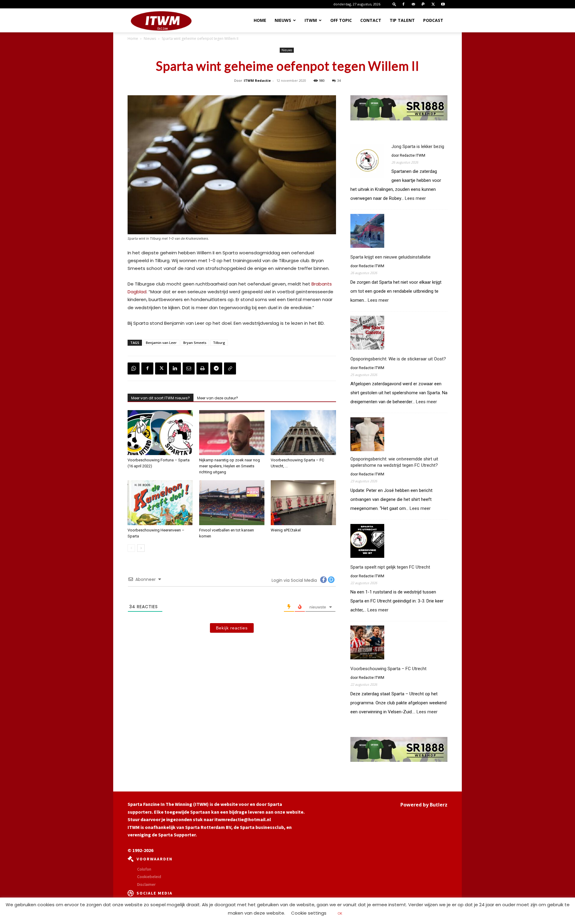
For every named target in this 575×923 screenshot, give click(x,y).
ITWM (311, 20)
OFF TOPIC (341, 20)
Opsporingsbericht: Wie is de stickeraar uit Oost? (398, 359)
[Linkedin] (175, 368)
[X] (433, 4)
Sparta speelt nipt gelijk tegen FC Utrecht (390, 567)
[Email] (189, 368)
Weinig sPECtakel (286, 530)
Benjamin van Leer (161, 342)
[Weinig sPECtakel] (303, 502)
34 (339, 80)
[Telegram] (216, 368)
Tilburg (219, 342)
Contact (370, 20)
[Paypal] (423, 4)
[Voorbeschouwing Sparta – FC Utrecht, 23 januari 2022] (303, 432)
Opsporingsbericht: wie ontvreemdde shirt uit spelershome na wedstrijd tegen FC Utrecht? (394, 462)
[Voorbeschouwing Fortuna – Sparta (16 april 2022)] (160, 432)
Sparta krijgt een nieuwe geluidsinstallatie (390, 257)
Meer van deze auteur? (217, 398)
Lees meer (415, 198)
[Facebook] (403, 4)
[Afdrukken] (202, 368)
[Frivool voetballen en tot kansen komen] (231, 502)
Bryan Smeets (194, 342)
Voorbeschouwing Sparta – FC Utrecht (388, 668)
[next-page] (141, 548)
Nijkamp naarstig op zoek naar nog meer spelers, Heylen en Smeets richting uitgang (229, 466)
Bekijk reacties (232, 628)
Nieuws (283, 20)
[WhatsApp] (134, 368)
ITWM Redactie (257, 80)
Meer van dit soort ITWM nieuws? (160, 398)
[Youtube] (442, 4)
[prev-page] (131, 548)
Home (260, 20)
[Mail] (413, 4)
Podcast (433, 20)
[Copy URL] (230, 368)
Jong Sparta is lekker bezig (417, 146)
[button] (394, 4)
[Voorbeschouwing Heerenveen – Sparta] (160, 502)
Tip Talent (402, 20)
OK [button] (340, 913)
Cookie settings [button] (308, 913)
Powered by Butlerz (423, 804)
